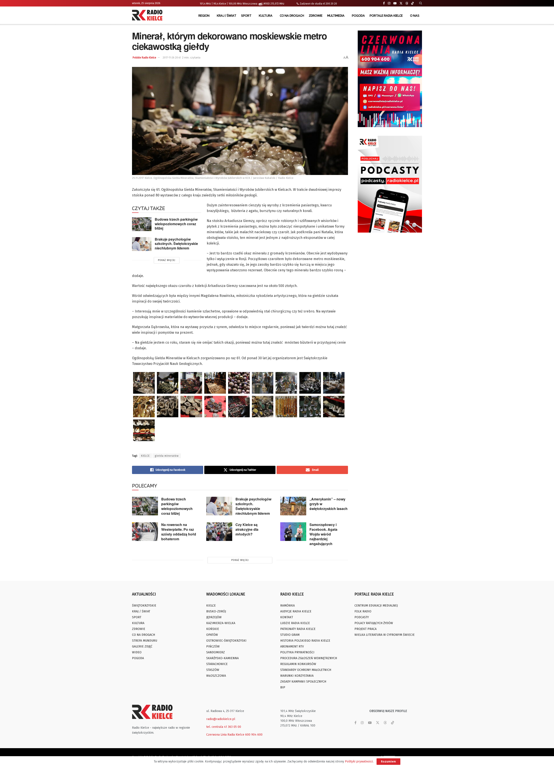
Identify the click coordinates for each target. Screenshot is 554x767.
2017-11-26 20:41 (172, 57)
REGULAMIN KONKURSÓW (298, 664)
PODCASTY (361, 617)
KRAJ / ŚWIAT (226, 15)
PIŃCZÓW (213, 646)
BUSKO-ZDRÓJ (216, 611)
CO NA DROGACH (292, 15)
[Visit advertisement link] (390, 79)
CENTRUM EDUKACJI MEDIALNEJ (376, 605)
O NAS (414, 15)
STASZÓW (212, 670)
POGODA (358, 15)
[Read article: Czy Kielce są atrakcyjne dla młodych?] (219, 531)
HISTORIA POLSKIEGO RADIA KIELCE (305, 640)
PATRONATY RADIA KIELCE (298, 629)
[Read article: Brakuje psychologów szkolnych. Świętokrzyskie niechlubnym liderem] (141, 244)
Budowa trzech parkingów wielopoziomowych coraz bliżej (176, 224)
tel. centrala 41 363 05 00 (223, 727)
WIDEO (137, 652)
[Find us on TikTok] (412, 3)
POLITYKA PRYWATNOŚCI (297, 652)
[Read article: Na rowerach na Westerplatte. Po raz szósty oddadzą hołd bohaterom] (145, 531)
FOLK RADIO (362, 611)
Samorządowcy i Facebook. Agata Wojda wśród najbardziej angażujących (323, 534)
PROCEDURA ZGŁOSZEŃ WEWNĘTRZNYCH (308, 658)
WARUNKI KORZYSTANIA (297, 676)
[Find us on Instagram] (389, 3)
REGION (203, 15)
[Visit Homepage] (148, 15)
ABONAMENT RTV (292, 646)
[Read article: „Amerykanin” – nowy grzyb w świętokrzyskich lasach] (293, 506)
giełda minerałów (167, 455)
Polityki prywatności (359, 761)
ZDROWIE (315, 15)
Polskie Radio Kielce (144, 57)
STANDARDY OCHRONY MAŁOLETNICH (305, 670)
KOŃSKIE (212, 629)
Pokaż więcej (166, 260)
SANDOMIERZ (215, 652)
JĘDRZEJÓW (214, 617)
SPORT (246, 15)
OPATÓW (212, 635)
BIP (282, 687)
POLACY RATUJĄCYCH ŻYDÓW (373, 623)
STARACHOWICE (217, 664)
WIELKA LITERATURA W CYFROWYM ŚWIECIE (384, 635)
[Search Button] (420, 3)
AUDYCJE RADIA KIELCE (295, 611)
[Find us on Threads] (407, 3)
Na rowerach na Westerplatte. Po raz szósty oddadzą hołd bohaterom (178, 531)
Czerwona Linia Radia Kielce (225, 734)
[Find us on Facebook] (384, 3)
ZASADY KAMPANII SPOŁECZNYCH (303, 681)
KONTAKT (286, 617)
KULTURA (265, 15)
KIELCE (145, 455)
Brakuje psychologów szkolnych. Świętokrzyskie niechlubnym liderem (176, 244)
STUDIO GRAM (290, 635)
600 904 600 (254, 734)
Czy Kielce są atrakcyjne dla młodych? (246, 529)
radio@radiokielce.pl (220, 719)
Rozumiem (388, 761)
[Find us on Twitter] (401, 3)
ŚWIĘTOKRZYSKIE (144, 605)
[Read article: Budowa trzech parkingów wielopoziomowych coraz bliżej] (141, 224)
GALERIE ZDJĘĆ (142, 646)
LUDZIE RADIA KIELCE (295, 623)
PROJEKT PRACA (365, 629)
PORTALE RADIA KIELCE (386, 15)
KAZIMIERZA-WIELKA (220, 623)
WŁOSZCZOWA (216, 676)
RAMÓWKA (287, 605)
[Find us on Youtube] (394, 3)
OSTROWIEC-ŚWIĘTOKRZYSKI (226, 640)
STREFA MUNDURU (144, 640)
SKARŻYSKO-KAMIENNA (222, 658)
